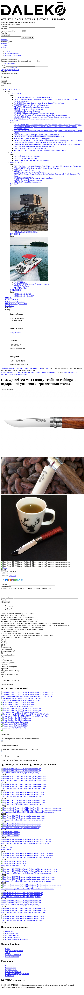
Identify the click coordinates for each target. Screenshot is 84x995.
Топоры (50, 117)
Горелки (32, 97)
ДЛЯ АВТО (14, 184)
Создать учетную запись (10, 70)
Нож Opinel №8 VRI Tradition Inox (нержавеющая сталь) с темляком (26, 857)
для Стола (34, 115)
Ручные (31, 119)
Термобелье (76, 166)
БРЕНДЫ (8, 298)
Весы (30, 144)
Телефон (4, 29)
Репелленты (36, 182)
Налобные (38, 119)
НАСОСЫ (18, 282)
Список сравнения (12, 53)
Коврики (33, 107)
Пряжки (38, 180)
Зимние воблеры (64, 127)
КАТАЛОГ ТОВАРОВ (13, 89)
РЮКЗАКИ (18, 105)
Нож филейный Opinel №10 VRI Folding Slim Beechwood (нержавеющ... (27, 889)
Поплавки (34, 140)
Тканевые (36, 156)
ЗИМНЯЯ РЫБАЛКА (22, 125)
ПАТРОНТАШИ (20, 158)
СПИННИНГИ (19, 137)
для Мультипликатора (56, 137)
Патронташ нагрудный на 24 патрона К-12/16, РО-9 (20, 700)
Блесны (27, 135)
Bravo (24, 282)
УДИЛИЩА (18, 139)
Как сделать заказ (11, 933)
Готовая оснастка (20, 142)
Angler (32, 174)
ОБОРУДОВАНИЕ (21, 144)
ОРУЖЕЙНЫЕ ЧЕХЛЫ (23, 156)
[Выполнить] (39, 61)
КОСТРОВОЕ (19, 99)
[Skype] (19, 580)
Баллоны (25, 97)
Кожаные (24, 180)
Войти (3, 63)
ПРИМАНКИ (19, 135)
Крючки (27, 140)
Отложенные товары (13, 55)
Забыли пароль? (12, 67)
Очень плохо (47, 589)
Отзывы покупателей (13, 972)
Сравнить (12, 576)
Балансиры (41, 127)
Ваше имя (4, 26)
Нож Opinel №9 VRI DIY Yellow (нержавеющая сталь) (21, 897)
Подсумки (45, 160)
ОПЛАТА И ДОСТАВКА (14, 302)
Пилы (62, 117)
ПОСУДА (17, 115)
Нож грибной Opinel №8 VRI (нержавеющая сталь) (20, 712)
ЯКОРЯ (17, 288)
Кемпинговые (36, 103)
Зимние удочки (75, 125)
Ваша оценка (6, 586)
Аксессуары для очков (27, 172)
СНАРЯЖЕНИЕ (16, 93)
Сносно (29, 589)
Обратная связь (11, 970)
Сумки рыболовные (27, 146)
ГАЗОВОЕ (18, 97)
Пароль (3, 67)
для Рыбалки (41, 172)
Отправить (5, 35)
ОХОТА (13, 152)
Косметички (25, 109)
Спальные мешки (43, 107)
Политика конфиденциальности (17, 974)
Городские (27, 105)
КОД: (3, 572)
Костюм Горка (40, 166)
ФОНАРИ (18, 119)
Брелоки (25, 119)
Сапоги (31, 170)
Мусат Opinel (6, 849)
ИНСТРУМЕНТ (20, 117)
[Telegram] (22, 580)
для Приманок (45, 150)
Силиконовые (53, 135)
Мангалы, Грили (39, 99)
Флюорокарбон (60, 142)
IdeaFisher (38, 174)
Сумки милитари (36, 109)
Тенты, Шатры (47, 103)
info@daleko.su (15, 332)
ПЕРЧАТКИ (18, 174)
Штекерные (30, 137)
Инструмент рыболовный (42, 144)
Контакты (9, 932)
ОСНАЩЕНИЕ (20, 284)
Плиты (38, 97)
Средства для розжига (22, 101)
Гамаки (27, 107)
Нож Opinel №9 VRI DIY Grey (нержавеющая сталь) (20, 828)
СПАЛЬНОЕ (19, 107)
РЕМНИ (17, 180)
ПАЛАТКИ (18, 103)
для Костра (25, 115)
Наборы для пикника (59, 115)
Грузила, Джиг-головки (73, 140)
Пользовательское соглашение (16, 939)
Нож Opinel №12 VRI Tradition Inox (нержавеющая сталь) (22, 820)
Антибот (4, 33)
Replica (45, 174)
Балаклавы (34, 168)
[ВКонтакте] (6, 580)
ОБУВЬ (17, 170)
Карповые (27, 139)
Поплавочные (36, 139)
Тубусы (63, 150)
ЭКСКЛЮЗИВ (15, 290)
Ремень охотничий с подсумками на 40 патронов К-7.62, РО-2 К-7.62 (26, 696)
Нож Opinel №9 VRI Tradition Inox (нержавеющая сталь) (21, 920)
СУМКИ (17, 109)
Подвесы (37, 160)
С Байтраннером (69, 131)
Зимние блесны (52, 127)
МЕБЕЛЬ (17, 111)
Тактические (44, 105)
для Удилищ (55, 150)
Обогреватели (46, 97)
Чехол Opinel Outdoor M (10, 836)
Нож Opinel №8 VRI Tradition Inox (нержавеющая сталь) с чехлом (25, 843)
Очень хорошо (18, 589)
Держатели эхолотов (42, 284)
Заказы (7, 51)
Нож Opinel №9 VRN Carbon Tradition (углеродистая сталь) (23, 912)
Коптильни (29, 99)
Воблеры (33, 135)
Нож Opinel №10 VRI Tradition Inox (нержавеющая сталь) (22, 804)
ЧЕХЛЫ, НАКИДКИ (22, 232)
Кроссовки (24, 170)
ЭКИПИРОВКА (16, 162)
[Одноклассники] (9, 580)
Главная (4, 368)
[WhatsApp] (15, 580)
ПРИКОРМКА (19, 148)
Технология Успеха (32, 148)
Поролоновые (42, 135)
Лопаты (56, 117)
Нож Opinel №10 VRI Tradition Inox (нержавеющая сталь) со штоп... (26, 881)
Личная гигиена (38, 178)
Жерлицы (66, 125)
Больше (25, 129)
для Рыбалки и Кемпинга (30, 111)
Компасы (34, 113)
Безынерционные (29, 131)
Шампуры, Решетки (69, 99)
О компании (9, 966)
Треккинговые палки (46, 113)
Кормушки (42, 140)
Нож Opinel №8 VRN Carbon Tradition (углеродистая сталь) (23, 788)
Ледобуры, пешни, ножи (52, 125)
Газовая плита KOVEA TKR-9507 (13, 728)
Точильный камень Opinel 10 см (13, 865)
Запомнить (7, 84)
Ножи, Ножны (31, 117)
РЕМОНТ (17, 286)
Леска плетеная (48, 142)
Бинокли (27, 113)
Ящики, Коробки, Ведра (44, 146)
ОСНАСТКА (19, 140)
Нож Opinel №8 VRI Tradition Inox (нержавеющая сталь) (21, 796)
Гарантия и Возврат (12, 937)
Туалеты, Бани (58, 103)
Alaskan (26, 174)
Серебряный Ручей (61, 174)
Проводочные (57, 131)
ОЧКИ (16, 172)
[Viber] (12, 580)
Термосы (41, 115)
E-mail (3, 65)
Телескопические (41, 137)
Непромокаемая (66, 166)
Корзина (4, 44)
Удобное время (6, 31)
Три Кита (43, 148)
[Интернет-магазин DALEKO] (33, 20)
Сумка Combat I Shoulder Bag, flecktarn (15, 722)
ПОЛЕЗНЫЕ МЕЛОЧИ (23, 178)
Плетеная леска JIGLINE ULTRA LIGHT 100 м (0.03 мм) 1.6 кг (24, 716)
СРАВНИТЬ (9, 306)
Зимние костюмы (28, 166)
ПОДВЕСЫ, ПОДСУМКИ (24, 160)
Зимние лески (19, 127)
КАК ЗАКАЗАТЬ (11, 300)
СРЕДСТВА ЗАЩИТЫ (23, 182)
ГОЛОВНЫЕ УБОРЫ (22, 168)
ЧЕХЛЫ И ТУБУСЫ (22, 150)
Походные (27, 103)
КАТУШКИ (18, 131)
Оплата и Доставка (12, 935)
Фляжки (48, 115)
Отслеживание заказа (9, 61)
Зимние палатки (37, 125)
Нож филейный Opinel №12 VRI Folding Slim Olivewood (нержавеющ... (27, 812)
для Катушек (34, 150)
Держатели (30, 284)
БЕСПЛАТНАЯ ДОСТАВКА (16, 304)
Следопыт (73, 174)
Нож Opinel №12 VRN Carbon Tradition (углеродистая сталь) (23, 780)
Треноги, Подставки (54, 99)
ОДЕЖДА (18, 166)
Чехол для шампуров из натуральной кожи (17, 706)
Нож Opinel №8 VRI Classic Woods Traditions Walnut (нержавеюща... (26, 873)
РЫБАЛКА (14, 121)
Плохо (37, 589)
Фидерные (46, 139)
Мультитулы (42, 117)
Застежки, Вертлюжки (55, 140)
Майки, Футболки (53, 166)
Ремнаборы (48, 178)
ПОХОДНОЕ (19, 113)
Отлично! (6, 589)
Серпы (67, 117)
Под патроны (32, 158)
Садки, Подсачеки (59, 144)
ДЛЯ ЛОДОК (15, 234)
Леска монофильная (34, 142)
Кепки (49, 168)
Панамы (55, 168)
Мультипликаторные (44, 131)
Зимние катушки (30, 127)
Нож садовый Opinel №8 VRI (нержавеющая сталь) (20, 905)
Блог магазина (10, 968)
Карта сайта (9, 976)
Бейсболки (43, 168)
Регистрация (10, 63)
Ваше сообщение (7, 598)
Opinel (46, 368)
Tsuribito (51, 174)
